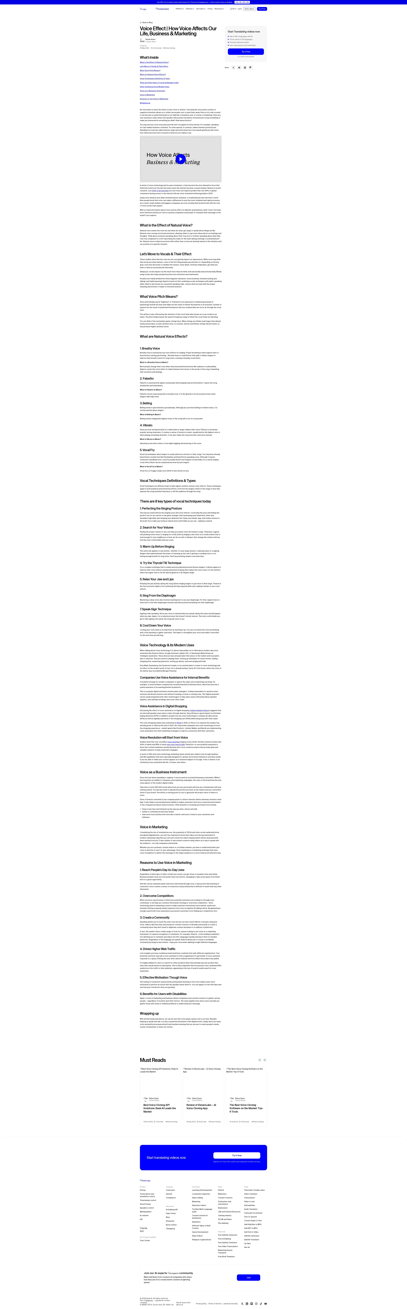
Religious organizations (201, 1240)
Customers (170, 1190)
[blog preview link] (160, 1096)
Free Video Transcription (228, 1246)
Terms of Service (215, 1304)
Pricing (210, 9)
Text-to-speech (250, 1217)
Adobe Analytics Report (199, 710)
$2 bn (179, 723)
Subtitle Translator (251, 1240)
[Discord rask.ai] (251, 1303)
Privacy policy (201, 1304)
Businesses (222, 1208)
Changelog (170, 1229)
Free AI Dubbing (224, 1239)
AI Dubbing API (172, 1209)
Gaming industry (224, 1215)
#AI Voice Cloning (169, 48)
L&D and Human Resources (229, 1212)
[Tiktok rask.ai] (260, 1303)
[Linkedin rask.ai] (246, 1303)
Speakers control (147, 1208)
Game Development (200, 1232)
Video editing (197, 1198)
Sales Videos (197, 1236)
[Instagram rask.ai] (256, 1303)
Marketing (196, 1201)
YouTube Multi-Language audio (202, 1210)
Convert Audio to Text (253, 1220)
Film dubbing (223, 1223)
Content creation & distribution (200, 1217)
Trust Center (145, 1240)
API (141, 1219)
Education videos (199, 1205)
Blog (168, 1217)
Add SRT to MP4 (250, 1228)
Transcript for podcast (253, 1213)
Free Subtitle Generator (227, 1235)
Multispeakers (145, 1212)
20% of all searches (160, 191)
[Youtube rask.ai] (265, 1303)
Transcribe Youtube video (254, 1190)
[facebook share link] (239, 67)
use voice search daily (176, 744)
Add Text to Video (251, 1232)
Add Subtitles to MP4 (252, 1224)
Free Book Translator (226, 1256)
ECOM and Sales (225, 1219)
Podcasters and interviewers (224, 1203)
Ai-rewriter (144, 1215)
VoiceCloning (145, 1204)
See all (247, 1247)
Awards (169, 1194)
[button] (180, 9)
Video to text (249, 1201)
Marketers (222, 1194)
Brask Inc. (149, 1300)
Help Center (171, 1213)
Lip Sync (247, 1243)
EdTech (221, 1190)
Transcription (249, 1198)
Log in (240, 9)
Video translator (250, 1194)
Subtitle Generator (251, 1236)
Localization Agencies (201, 1194)
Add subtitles (249, 1205)
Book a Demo (171, 1225)
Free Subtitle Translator (227, 1243)
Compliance (171, 1198)
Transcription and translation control (147, 1195)
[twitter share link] (233, 67)
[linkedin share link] (245, 67)
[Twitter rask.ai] (242, 1303)
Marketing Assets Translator (225, 1251)
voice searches (174, 742)
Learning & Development (202, 1190)
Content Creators (225, 1198)
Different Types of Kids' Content (201, 1227)
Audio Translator (251, 1209)
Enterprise (170, 1221)
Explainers (196, 1222)
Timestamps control (148, 1200)
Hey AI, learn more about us (183, 1304)
